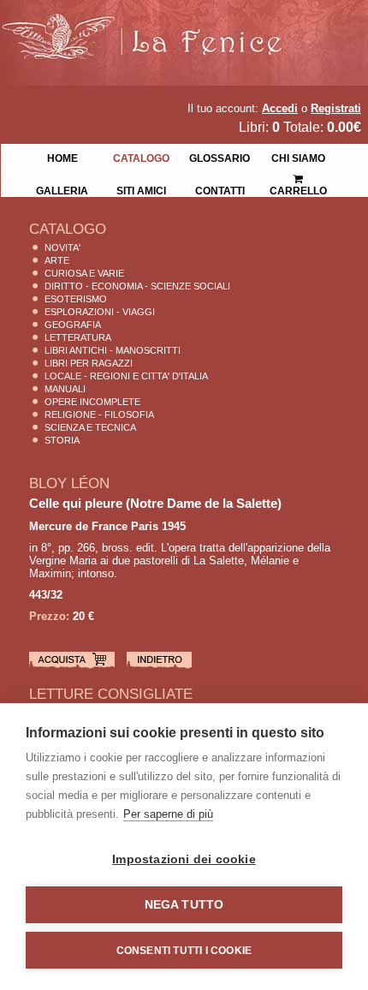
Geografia (73, 324)
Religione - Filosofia (99, 414)
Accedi (280, 108)
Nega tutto (184, 904)
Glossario (219, 156)
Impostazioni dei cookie (184, 859)
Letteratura (78, 337)
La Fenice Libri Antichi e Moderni (150, 25)
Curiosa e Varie (84, 273)
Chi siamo (298, 156)
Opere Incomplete (92, 402)
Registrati (336, 108)
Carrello (298, 173)
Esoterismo (76, 299)
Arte (57, 260)
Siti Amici (141, 189)
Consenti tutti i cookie (184, 951)
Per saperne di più (168, 814)
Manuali (65, 389)
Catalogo (141, 156)
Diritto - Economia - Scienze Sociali (137, 286)
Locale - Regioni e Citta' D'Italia (126, 376)
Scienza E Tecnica (90, 427)
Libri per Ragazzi (89, 363)
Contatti (220, 189)
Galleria (62, 189)
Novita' (62, 247)
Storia (62, 440)
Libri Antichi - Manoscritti (113, 350)
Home (62, 156)
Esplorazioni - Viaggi (100, 312)
